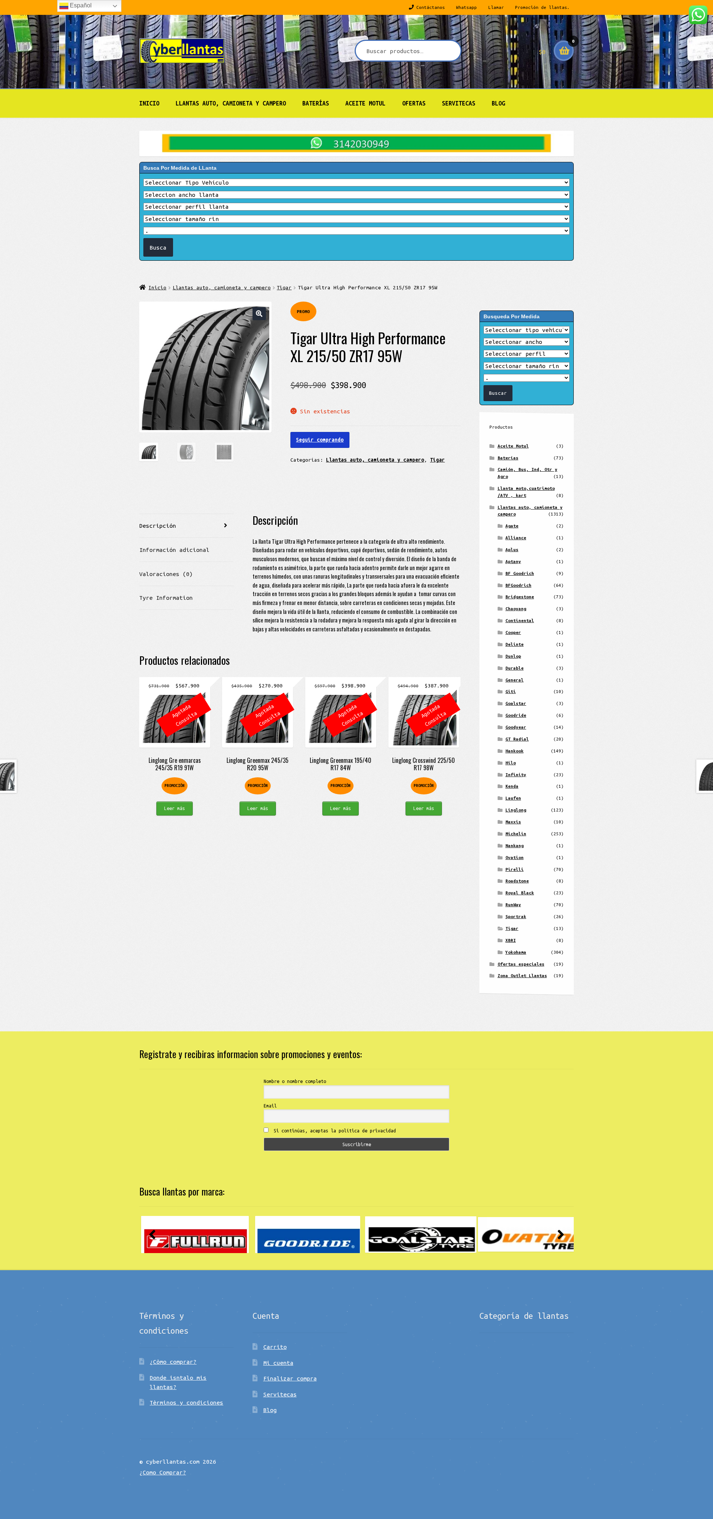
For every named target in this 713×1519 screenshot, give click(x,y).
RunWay (513, 904)
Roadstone (517, 880)
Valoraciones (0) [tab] (166, 573)
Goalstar (515, 703)
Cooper (513, 632)
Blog (498, 103)
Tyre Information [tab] (166, 597)
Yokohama (515, 952)
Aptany (513, 561)
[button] (259, 313)
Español (80, 5)
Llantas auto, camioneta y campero (231, 103)
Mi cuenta (278, 1362)
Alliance (515, 537)
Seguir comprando (320, 440)
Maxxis (513, 821)
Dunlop (513, 656)
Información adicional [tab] (174, 549)
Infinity (515, 774)
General (514, 679)
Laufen (513, 798)
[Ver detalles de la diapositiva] (195, 1234)
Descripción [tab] (157, 525)
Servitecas (458, 103)
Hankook (514, 750)
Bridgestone (519, 596)
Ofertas (414, 103)
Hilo (510, 762)
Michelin (515, 833)
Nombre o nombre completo (295, 1081)
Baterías (315, 103)
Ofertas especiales (521, 964)
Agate (511, 525)
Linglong (515, 809)
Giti (510, 691)
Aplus (511, 549)
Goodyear (515, 727)
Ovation (514, 857)
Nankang (514, 845)
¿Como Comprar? (162, 1472)
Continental (519, 620)
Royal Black (519, 892)
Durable (514, 668)
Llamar (496, 7)
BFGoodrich (518, 585)
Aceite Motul (365, 103)
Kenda (511, 786)
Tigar (284, 287)
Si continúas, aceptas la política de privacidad (333, 1130)
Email (270, 1105)
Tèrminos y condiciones (186, 1402)
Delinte (514, 644)
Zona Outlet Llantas (522, 975)
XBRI (510, 940)
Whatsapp (466, 7)
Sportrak (515, 916)
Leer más (174, 808)
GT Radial (517, 738)
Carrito (275, 1346)
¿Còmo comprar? (173, 1361)
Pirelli (514, 869)
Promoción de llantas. (542, 7)
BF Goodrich (519, 573)
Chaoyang (515, 608)
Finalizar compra (290, 1378)
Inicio (149, 103)
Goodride (515, 715)
